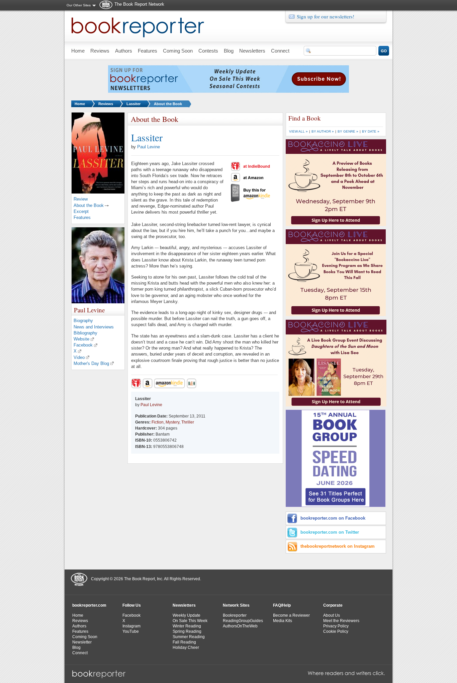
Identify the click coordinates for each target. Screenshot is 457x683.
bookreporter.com (89, 605)
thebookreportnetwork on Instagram (337, 546)
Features (82, 217)
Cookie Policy (335, 631)
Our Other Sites (79, 5)
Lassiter (133, 104)
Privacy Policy (336, 626)
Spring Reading (187, 631)
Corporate (333, 605)
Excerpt (81, 211)
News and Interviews (94, 326)
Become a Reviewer (291, 615)
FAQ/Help (282, 605)
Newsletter (82, 642)
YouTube (130, 631)
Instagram (131, 626)
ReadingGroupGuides (243, 621)
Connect (80, 653)
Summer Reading (189, 637)
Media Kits (282, 621)
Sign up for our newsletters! (325, 16)
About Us (331, 615)
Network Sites (236, 605)
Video (79, 357)
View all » (298, 131)
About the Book (168, 104)
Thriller (187, 422)
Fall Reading (184, 642)
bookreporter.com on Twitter (329, 532)
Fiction (158, 422)
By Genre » (348, 131)
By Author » (322, 131)
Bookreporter (235, 615)
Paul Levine (148, 146)
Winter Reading (187, 626)
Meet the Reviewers (341, 621)
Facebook (83, 345)
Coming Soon (84, 637)
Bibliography (85, 332)
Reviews (105, 104)
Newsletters (184, 605)
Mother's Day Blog (91, 363)
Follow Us (131, 605)
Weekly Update (186, 615)
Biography (83, 320)
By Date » (370, 131)
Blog (76, 648)
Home (80, 104)
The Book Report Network (139, 4)
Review (81, 199)
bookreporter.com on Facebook (332, 518)
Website (81, 339)
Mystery (172, 422)
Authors (79, 626)
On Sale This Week (190, 621)
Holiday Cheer (186, 648)
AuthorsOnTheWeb (240, 626)
